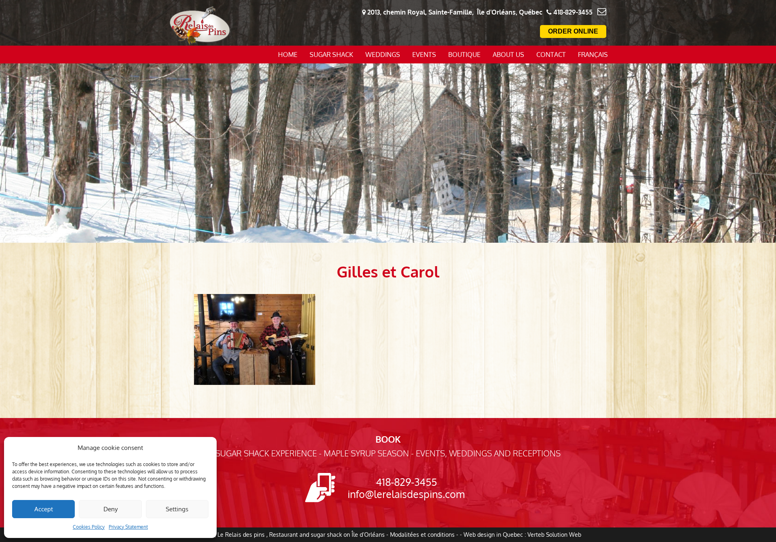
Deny (110, 509)
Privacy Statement (128, 527)
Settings (177, 509)
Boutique (464, 54)
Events (424, 54)
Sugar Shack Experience (266, 453)
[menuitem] (593, 54)
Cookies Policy (89, 527)
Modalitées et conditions (422, 534)
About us (508, 54)
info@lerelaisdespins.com (406, 493)
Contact (551, 54)
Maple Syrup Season (366, 453)
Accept (43, 509)
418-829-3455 (406, 481)
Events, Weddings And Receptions (488, 453)
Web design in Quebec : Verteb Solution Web (522, 534)
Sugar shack (331, 54)
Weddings (382, 54)
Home (287, 54)
